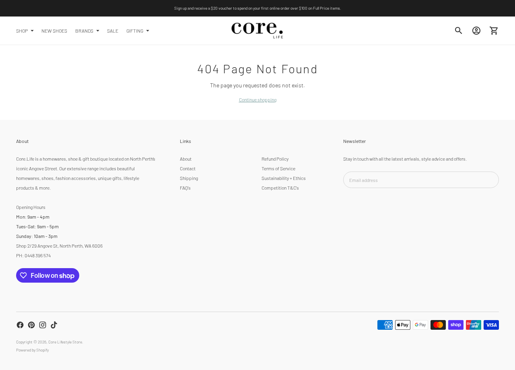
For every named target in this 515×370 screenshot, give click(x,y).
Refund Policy (275, 158)
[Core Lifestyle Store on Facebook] (20, 325)
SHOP (22, 30)
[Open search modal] (459, 30)
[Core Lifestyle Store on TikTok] (54, 325)
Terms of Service (278, 168)
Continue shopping (257, 99)
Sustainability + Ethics (284, 178)
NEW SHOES (54, 30)
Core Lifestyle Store (65, 341)
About (186, 158)
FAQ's (185, 187)
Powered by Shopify (32, 349)
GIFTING (134, 30)
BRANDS (84, 30)
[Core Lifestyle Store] (257, 30)
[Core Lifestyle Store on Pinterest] (31, 325)
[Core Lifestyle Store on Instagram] (43, 325)
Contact (188, 168)
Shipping (189, 178)
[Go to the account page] (476, 30)
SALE (112, 30)
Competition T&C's (280, 187)
